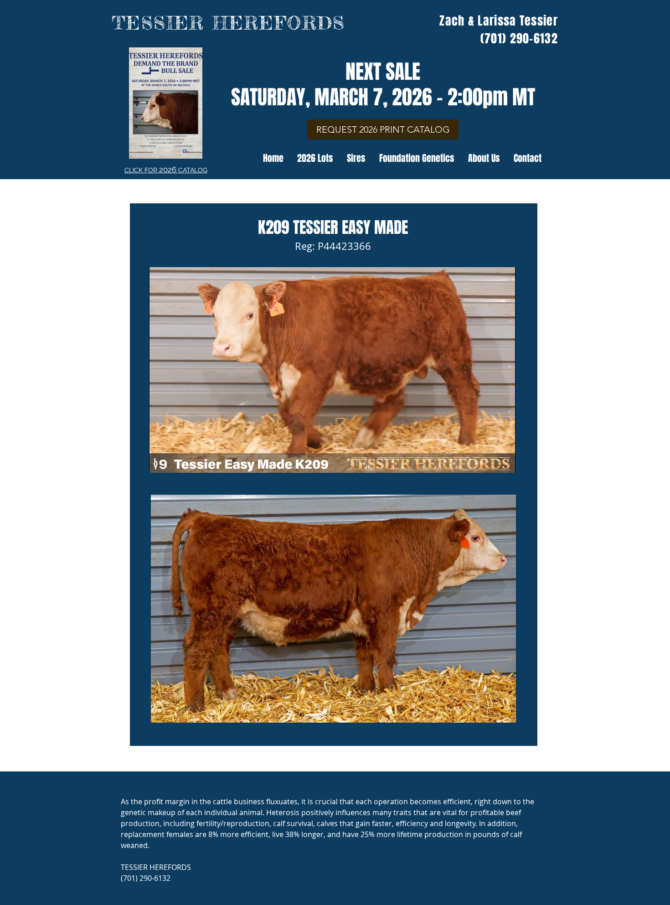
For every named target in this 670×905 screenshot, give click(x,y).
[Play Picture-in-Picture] (488, 460)
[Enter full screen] (503, 460)
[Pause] (161, 460)
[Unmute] (176, 460)
